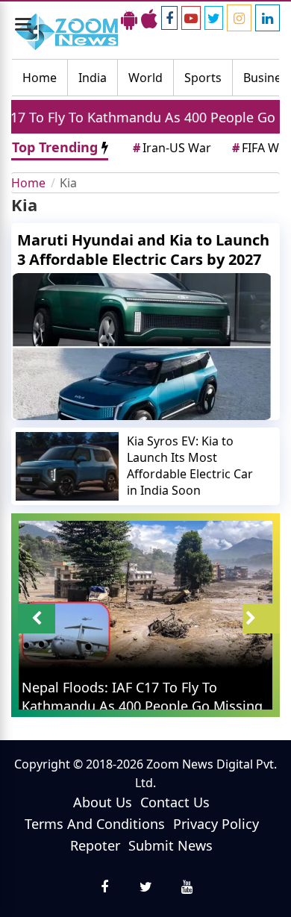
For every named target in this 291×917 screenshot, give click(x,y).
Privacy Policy (216, 824)
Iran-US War (172, 148)
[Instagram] (239, 17)
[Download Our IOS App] (149, 18)
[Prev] (36, 618)
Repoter (95, 845)
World (145, 77)
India (92, 77)
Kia (68, 183)
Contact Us (175, 802)
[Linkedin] (267, 17)
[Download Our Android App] (129, 18)
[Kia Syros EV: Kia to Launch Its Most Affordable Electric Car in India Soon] (67, 466)
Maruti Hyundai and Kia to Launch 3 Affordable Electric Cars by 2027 (143, 249)
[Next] (261, 618)
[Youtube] (191, 18)
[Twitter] (213, 18)
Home (39, 77)
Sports (203, 77)
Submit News (170, 845)
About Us (102, 802)
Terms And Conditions (95, 824)
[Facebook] (169, 18)
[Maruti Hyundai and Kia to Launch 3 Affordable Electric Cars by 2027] (145, 346)
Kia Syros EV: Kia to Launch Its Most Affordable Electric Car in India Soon (190, 465)
